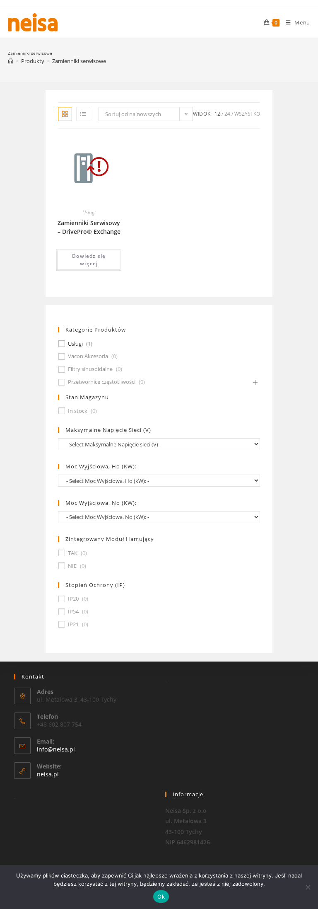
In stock (77, 411)
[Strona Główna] (10, 61)
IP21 (73, 624)
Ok (161, 896)
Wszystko (247, 113)
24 (227, 113)
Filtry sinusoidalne (90, 369)
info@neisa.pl (56, 749)
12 (217, 113)
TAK (72, 553)
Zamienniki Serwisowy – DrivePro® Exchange (89, 227)
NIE (72, 566)
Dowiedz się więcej (89, 259)
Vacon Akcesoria (88, 356)
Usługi (89, 212)
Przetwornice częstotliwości (101, 381)
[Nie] (308, 887)
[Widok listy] (83, 114)
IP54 (73, 611)
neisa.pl (48, 774)
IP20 (73, 598)
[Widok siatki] (65, 114)
